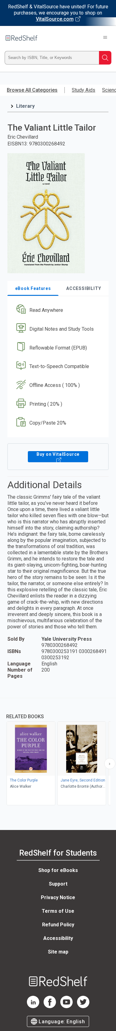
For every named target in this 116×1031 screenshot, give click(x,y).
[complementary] (58, 752)
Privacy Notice (58, 897)
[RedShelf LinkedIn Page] (33, 1006)
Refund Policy (58, 925)
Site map (58, 952)
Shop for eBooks (58, 870)
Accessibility (58, 938)
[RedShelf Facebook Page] (50, 1006)
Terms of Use (58, 911)
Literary (25, 106)
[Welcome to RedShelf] (21, 38)
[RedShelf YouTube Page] (66, 1006)
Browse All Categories (32, 90)
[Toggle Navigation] (105, 37)
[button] (57, 310)
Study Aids (83, 90)
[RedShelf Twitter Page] (83, 1006)
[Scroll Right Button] (109, 763)
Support (58, 884)
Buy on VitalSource (58, 454)
